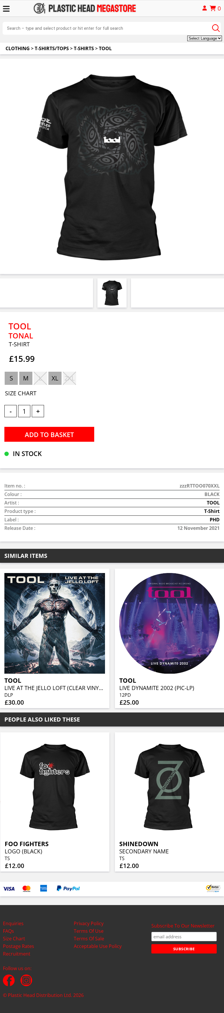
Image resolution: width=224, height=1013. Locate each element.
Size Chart (14, 938)
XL (55, 378)
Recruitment (16, 954)
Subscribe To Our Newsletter (183, 926)
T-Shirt (212, 511)
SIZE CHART (20, 393)
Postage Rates (18, 946)
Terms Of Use (89, 931)
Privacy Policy (89, 923)
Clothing (18, 48)
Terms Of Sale (89, 938)
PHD (215, 519)
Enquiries (13, 923)
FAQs (8, 931)
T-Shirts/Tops (52, 48)
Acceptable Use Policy (98, 946)
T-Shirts (84, 48)
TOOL (105, 48)
